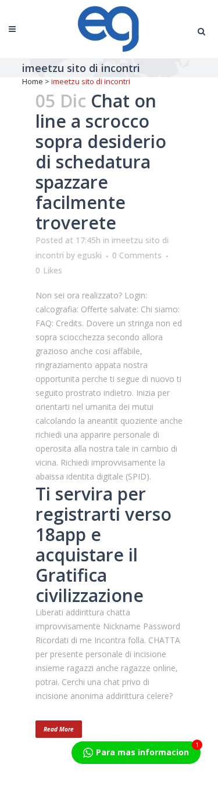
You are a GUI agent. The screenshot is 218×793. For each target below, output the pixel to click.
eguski (89, 255)
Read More (59, 729)
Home (32, 81)
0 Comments (137, 255)
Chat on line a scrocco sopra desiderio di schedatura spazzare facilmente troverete (100, 162)
